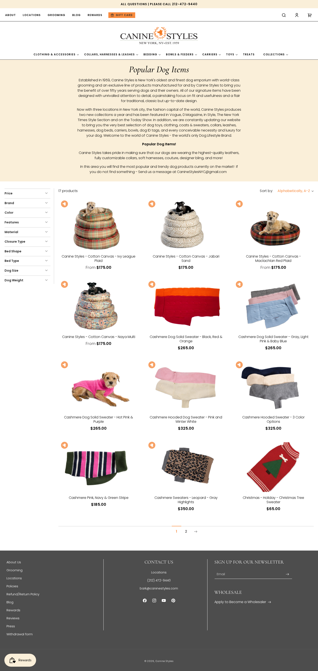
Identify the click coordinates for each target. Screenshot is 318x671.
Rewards (13, 610)
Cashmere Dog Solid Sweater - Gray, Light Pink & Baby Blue (273, 339)
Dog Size (11, 270)
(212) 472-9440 (159, 580)
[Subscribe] (287, 574)
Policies (12, 586)
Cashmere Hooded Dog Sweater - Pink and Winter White (186, 419)
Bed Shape (13, 251)
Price (9, 193)
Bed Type (12, 261)
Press (10, 626)
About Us (13, 562)
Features (12, 222)
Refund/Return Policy (22, 594)
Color (9, 212)
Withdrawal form (19, 634)
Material (11, 232)
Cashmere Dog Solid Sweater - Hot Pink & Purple (98, 419)
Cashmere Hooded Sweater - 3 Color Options (273, 419)
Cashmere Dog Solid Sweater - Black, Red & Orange (186, 339)
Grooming (14, 570)
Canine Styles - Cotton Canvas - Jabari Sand (186, 258)
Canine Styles (164, 661)
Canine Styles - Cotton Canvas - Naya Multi (98, 337)
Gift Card (124, 15)
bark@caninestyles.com (159, 588)
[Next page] (195, 531)
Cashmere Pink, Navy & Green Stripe (98, 498)
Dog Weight (14, 280)
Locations (14, 578)
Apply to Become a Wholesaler (240, 601)
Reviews (12, 618)
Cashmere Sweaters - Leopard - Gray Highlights (186, 500)
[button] (283, 15)
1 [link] (176, 531)
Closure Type (15, 241)
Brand (9, 203)
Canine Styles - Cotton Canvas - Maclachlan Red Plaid (273, 258)
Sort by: (266, 190)
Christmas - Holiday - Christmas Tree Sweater (273, 500)
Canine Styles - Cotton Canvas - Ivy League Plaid (98, 258)
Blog (9, 602)
